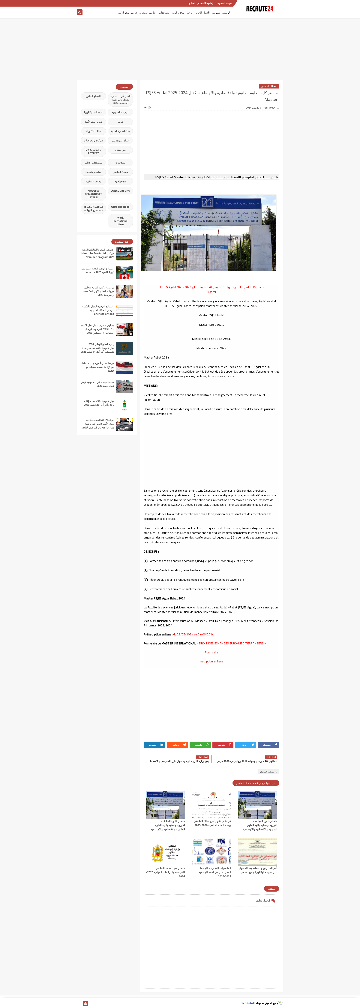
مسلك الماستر (269, 86)
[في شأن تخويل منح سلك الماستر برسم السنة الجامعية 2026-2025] (211, 805)
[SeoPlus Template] (280, 1003)
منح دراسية (178, 12)
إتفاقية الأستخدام (205, 3)
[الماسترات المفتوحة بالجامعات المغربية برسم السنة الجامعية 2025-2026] (211, 852)
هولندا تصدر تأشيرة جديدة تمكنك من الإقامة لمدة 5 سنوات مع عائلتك (97, 367)
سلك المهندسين (120, 140)
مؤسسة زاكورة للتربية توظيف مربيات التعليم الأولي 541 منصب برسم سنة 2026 (98, 291)
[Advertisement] (180, 51)
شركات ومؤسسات (93, 140)
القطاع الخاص (202, 12)
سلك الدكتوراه (93, 131)
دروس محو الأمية (127, 12)
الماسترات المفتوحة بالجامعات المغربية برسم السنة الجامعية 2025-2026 (214, 872)
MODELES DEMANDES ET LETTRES (93, 194)
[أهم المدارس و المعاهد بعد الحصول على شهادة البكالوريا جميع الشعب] (257, 852)
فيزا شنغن (120, 150)
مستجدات (164, 12)
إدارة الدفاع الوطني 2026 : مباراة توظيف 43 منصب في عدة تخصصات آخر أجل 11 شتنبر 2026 (97, 348)
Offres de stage (120, 206)
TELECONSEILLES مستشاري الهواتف (93, 208)
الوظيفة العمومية (221, 12)
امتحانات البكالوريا (93, 112)
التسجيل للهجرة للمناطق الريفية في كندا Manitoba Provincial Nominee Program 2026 (97, 253)
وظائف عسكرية (148, 12)
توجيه (189, 12)
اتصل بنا (191, 3)
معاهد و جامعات (93, 172)
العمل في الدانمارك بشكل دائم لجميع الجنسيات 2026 (120, 99)
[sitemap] (85, 1003)
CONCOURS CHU (120, 190)
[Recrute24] (79, 3)
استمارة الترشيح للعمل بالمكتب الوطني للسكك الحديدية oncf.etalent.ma (98, 310)
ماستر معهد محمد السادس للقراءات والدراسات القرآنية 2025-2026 (165, 872)
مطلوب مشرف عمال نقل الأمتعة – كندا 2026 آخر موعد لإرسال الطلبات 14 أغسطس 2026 (97, 329)
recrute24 (247, 1003)
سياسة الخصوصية (223, 3)
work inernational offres (120, 221)
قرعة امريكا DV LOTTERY (93, 151)
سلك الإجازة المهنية (120, 131)
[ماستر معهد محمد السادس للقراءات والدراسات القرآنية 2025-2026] (165, 852)
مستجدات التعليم (93, 162)
